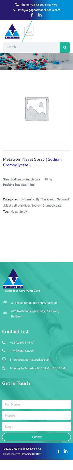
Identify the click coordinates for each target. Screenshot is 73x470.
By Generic (27, 199)
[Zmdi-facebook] (58, 451)
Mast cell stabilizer (17, 205)
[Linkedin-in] (65, 451)
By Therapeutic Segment (52, 199)
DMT (38, 454)
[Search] (65, 47)
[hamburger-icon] (28, 31)
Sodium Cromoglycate (46, 205)
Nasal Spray (19, 211)
